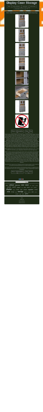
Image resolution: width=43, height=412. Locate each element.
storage (20, 191)
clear (21, 189)
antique (25, 189)
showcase (17, 185)
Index (22, 197)
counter (35, 187)
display (9, 189)
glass (26, 193)
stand (23, 193)
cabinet (11, 185)
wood (35, 189)
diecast (14, 189)
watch (14, 187)
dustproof (33, 185)
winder (25, 187)
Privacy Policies (22, 201)
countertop (36, 185)
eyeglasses (18, 187)
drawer (28, 187)
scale (22, 187)
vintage (12, 191)
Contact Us (22, 199)
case (22, 185)
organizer (30, 189)
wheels (32, 187)
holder (17, 189)
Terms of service (22, 202)
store (27, 185)
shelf (8, 191)
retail (30, 185)
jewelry (17, 193)
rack (33, 191)
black (7, 185)
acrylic (9, 187)
